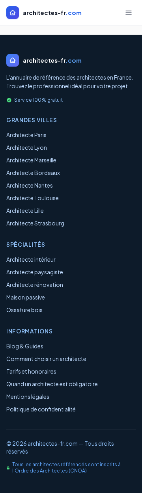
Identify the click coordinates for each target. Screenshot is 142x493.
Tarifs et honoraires (31, 371)
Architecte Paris (26, 134)
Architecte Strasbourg (35, 223)
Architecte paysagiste (34, 271)
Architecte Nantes (29, 185)
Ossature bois (24, 309)
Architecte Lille (25, 210)
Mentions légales (27, 396)
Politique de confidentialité (41, 409)
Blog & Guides (24, 346)
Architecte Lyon (26, 147)
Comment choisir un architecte (46, 358)
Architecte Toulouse (32, 197)
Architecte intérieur (31, 259)
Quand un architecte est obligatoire (52, 383)
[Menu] (128, 13)
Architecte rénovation (34, 284)
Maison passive (25, 297)
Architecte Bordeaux (33, 172)
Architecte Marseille (31, 160)
